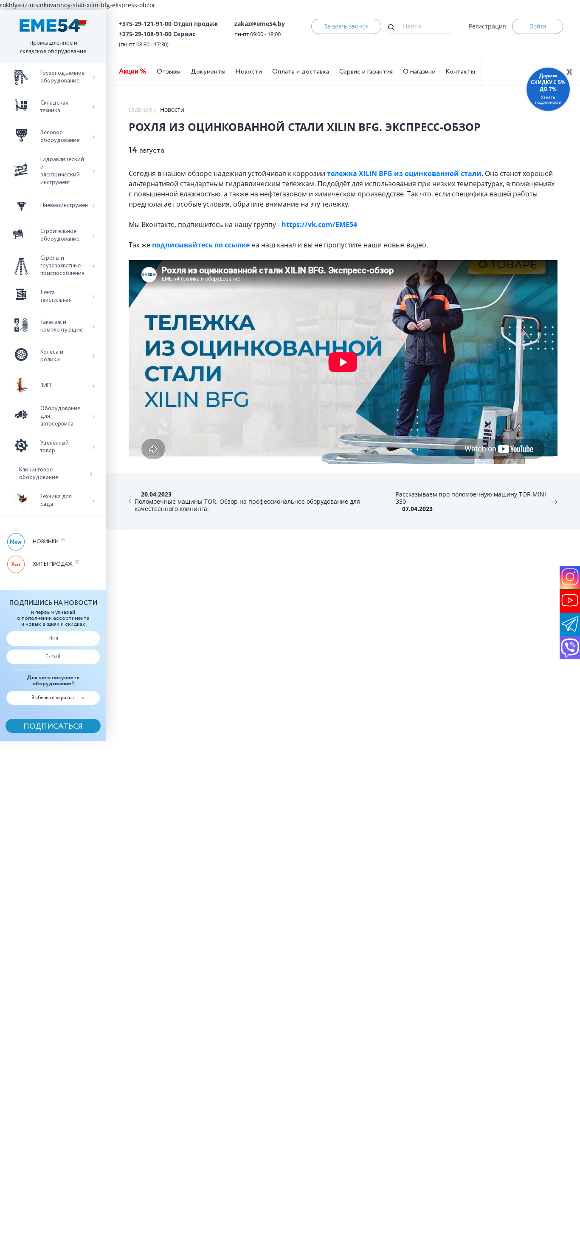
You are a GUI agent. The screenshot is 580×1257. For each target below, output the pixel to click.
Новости (248, 72)
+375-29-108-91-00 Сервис (157, 34)
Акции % (132, 72)
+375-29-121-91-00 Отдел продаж (168, 24)
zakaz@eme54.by (259, 24)
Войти (537, 26)
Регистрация (487, 26)
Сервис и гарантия (366, 72)
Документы (208, 72)
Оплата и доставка (300, 72)
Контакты (460, 72)
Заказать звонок (346, 26)
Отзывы (168, 72)
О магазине (419, 72)
